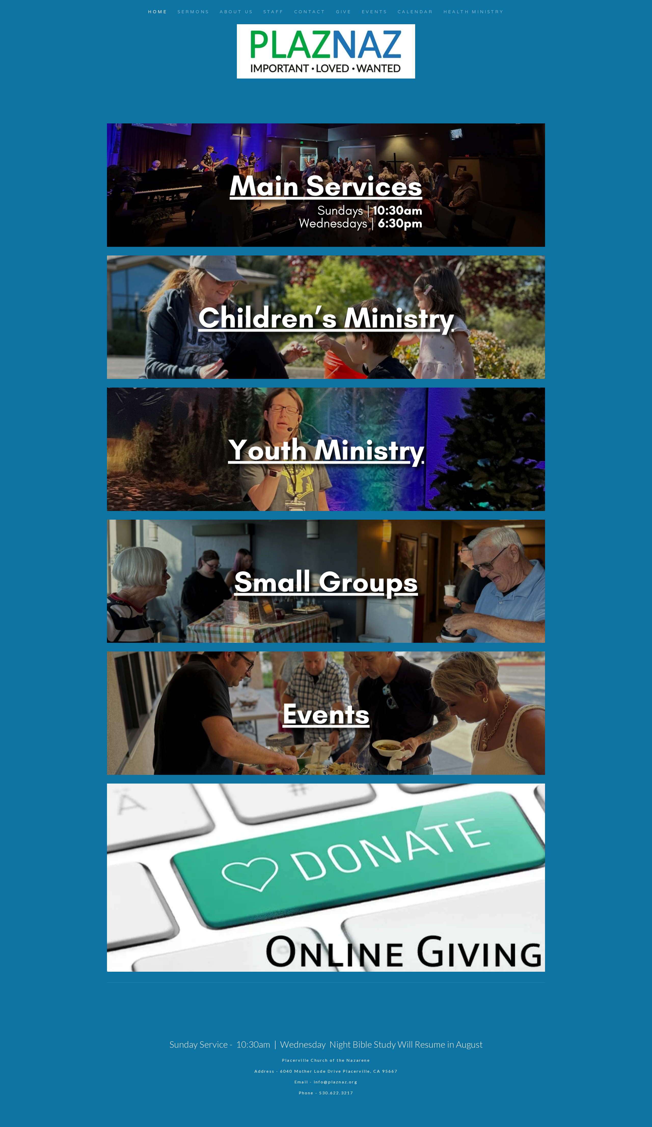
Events (374, 12)
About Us (236, 12)
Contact (310, 12)
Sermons (193, 12)
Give (343, 12)
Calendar (415, 12)
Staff (273, 12)
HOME (157, 12)
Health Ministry (473, 12)
